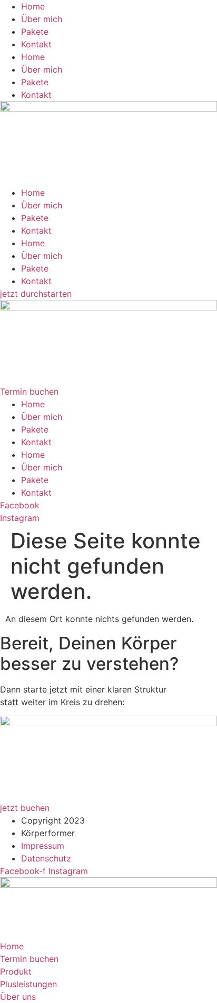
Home (33, 6)
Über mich (41, 19)
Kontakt (36, 44)
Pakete (34, 31)
